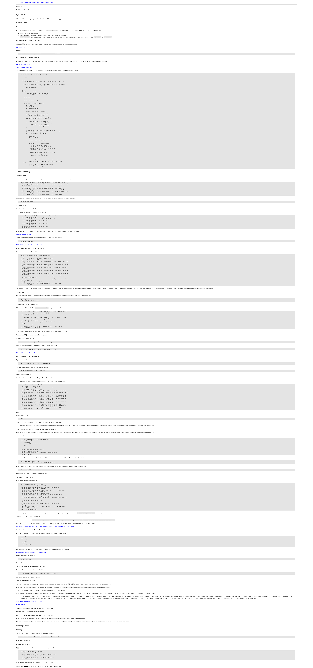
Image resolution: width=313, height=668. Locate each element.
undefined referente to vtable (23, 234)
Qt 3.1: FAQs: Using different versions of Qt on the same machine (33, 244)
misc (42, 2)
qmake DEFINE (20, 47)
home (21, 2)
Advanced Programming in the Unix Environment (29, 601)
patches (47, 2)
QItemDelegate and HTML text (24, 64)
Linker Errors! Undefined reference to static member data (31, 552)
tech (51, 2)
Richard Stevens (20, 604)
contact (34, 2)
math (38, 2)
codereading (27, 2)
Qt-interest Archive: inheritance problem (26, 353)
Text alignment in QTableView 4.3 (25, 67)
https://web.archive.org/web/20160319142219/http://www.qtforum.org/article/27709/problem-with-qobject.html (45, 526)
